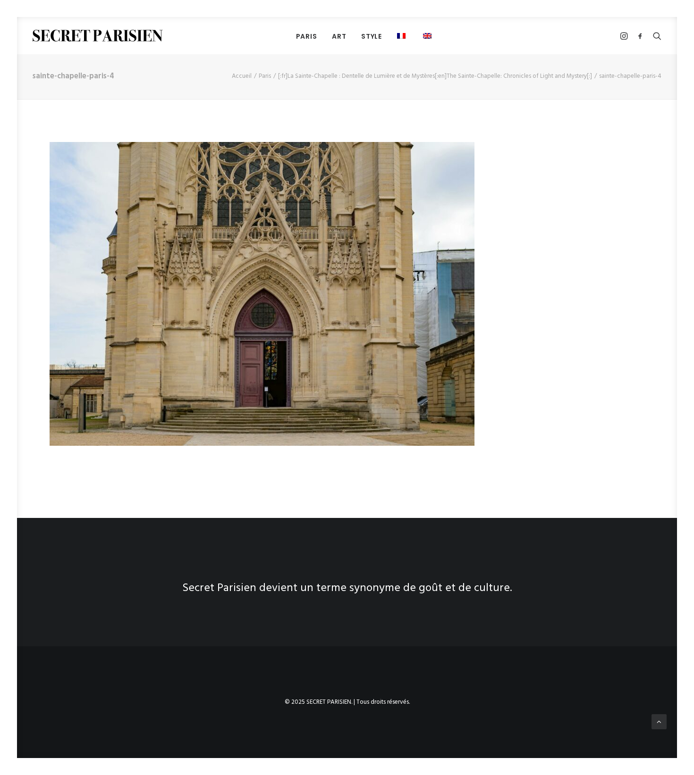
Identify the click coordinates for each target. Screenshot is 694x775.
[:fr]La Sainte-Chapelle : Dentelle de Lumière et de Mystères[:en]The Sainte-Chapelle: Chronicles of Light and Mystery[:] (435, 76)
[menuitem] (306, 36)
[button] (402, 35)
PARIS (306, 36)
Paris (265, 76)
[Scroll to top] (659, 721)
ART (339, 36)
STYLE (371, 36)
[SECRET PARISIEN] (98, 36)
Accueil (242, 76)
